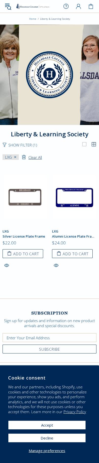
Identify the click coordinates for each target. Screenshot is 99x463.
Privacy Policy (74, 411)
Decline (47, 437)
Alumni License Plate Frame (74, 236)
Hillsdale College (32, 6)
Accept (47, 425)
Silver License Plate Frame (24, 236)
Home (32, 18)
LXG (6, 231)
